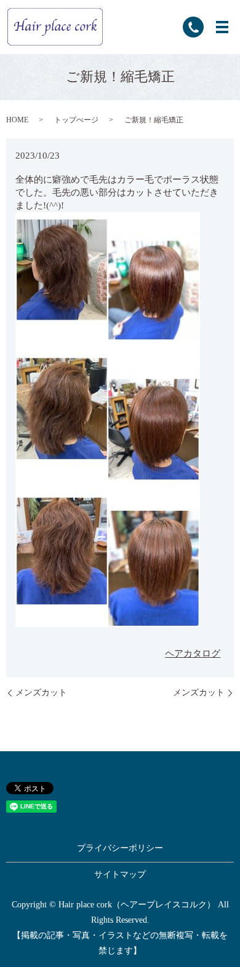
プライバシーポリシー (120, 848)
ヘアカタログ (192, 653)
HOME (17, 120)
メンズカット (41, 692)
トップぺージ (76, 120)
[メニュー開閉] (222, 27)
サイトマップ (120, 874)
